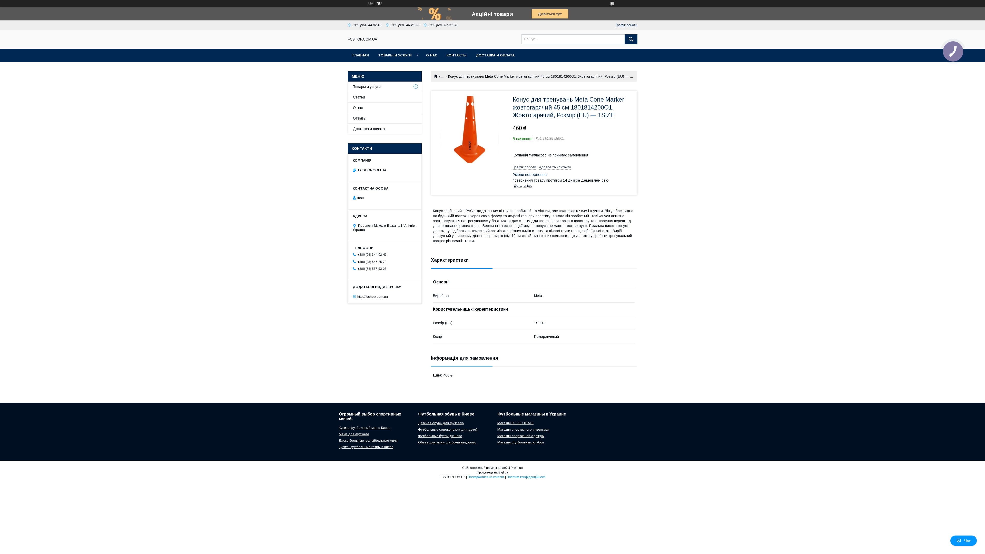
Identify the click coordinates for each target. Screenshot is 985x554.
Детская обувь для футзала (441, 423)
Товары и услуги (395, 55)
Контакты (457, 55)
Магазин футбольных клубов (520, 442)
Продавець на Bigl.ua (492, 472)
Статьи (359, 97)
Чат (967, 541)
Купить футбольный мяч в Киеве (364, 428)
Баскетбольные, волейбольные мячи (368, 440)
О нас (431, 55)
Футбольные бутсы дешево (440, 436)
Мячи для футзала (354, 434)
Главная (360, 55)
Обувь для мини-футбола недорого (447, 442)
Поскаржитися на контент (486, 477)
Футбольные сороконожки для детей (448, 429)
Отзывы (359, 118)
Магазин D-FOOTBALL (515, 423)
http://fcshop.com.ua (372, 297)
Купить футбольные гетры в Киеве (366, 447)
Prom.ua (517, 468)
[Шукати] (631, 39)
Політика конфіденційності (526, 477)
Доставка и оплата (495, 55)
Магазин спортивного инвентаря (523, 429)
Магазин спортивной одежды (520, 436)
